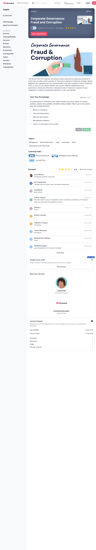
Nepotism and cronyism (40, 117)
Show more (60, 252)
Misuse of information (40, 110)
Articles (6, 43)
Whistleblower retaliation (41, 120)
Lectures (6, 40)
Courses (6, 33)
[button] (88, 11)
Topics (5, 57)
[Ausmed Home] (8, 3)
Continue (86, 129)
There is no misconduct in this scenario (45, 124)
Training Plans (8, 67)
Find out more (61, 267)
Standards (7, 64)
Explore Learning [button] (22, 3)
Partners (6, 60)
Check (79, 129)
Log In (88, 3)
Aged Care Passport (10, 25)
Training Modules (9, 37)
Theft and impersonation (41, 113)
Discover (8, 15)
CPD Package (8, 22)
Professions (7, 50)
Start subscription (39, 34)
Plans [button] (78, 3)
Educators (7, 47)
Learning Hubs (8, 54)
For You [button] (57, 3)
